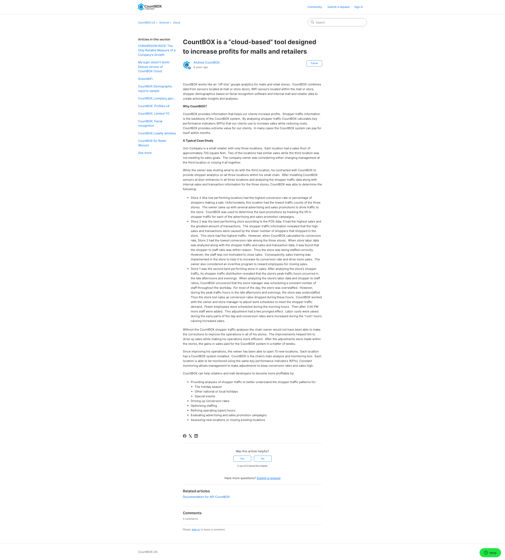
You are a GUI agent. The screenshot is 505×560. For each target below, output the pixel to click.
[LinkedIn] (196, 436)
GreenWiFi (145, 79)
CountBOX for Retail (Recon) (152, 143)
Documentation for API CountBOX (206, 497)
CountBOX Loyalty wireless (157, 133)
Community (314, 6)
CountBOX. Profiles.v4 (153, 106)
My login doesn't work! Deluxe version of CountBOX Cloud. (153, 66)
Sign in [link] (358, 6)
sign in (196, 529)
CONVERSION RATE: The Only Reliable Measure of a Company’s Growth (156, 50)
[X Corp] (190, 436)
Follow (314, 63)
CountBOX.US (146, 22)
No (262, 458)
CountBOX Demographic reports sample (155, 88)
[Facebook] (184, 436)
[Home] (150, 7)
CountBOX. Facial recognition (150, 123)
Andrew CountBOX (207, 62)
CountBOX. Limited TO (153, 113)
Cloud (176, 22)
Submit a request (338, 6)
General (164, 22)
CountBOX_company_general (157, 98)
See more (145, 153)
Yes (242, 458)
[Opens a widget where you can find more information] (490, 553)
